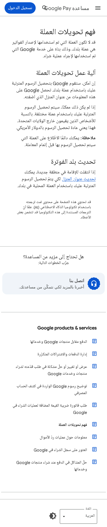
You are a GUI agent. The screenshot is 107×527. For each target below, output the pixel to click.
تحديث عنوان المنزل (79, 179)
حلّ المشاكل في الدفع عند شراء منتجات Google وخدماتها (51, 466)
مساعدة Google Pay (66, 8)
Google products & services (67, 328)
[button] (98, 8)
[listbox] (78, 516)
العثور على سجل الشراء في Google (60, 450)
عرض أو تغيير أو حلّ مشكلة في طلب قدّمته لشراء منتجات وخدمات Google (51, 370)
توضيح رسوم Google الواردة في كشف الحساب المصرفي (52, 390)
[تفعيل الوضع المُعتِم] (53, 516)
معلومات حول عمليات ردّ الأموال (63, 437)
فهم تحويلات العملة (72, 425)
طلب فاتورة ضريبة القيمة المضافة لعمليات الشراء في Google (50, 409)
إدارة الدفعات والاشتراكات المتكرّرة (62, 354)
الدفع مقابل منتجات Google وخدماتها (58, 342)
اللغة (88, 509)
